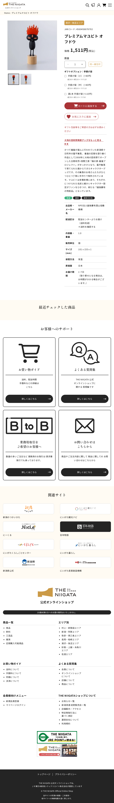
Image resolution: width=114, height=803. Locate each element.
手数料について (13, 673)
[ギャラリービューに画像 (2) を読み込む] (25, 79)
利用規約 (66, 723)
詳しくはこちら (29, 398)
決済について (12, 680)
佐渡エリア (67, 654)
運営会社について (70, 719)
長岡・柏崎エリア (70, 639)
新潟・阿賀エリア (70, 631)
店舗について (68, 680)
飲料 (8, 631)
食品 (8, 627)
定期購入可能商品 (14, 643)
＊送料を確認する (87, 226)
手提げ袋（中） (79, 84)
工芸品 (9, 635)
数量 (66, 58)
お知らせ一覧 (68, 701)
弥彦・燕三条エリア (71, 635)
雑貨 (8, 639)
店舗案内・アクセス (71, 708)
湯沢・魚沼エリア (70, 643)
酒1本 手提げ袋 (80, 93)
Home (7, 12)
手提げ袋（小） (79, 75)
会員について (68, 669)
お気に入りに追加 (81, 116)
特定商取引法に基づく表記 (69, 714)
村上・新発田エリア (71, 627)
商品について (68, 684)
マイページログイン (16, 704)
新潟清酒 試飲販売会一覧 (74, 704)
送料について (12, 669)
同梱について (12, 677)
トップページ (43, 774)
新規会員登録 (12, 701)
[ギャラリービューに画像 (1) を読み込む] (13, 79)
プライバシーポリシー (66, 774)
